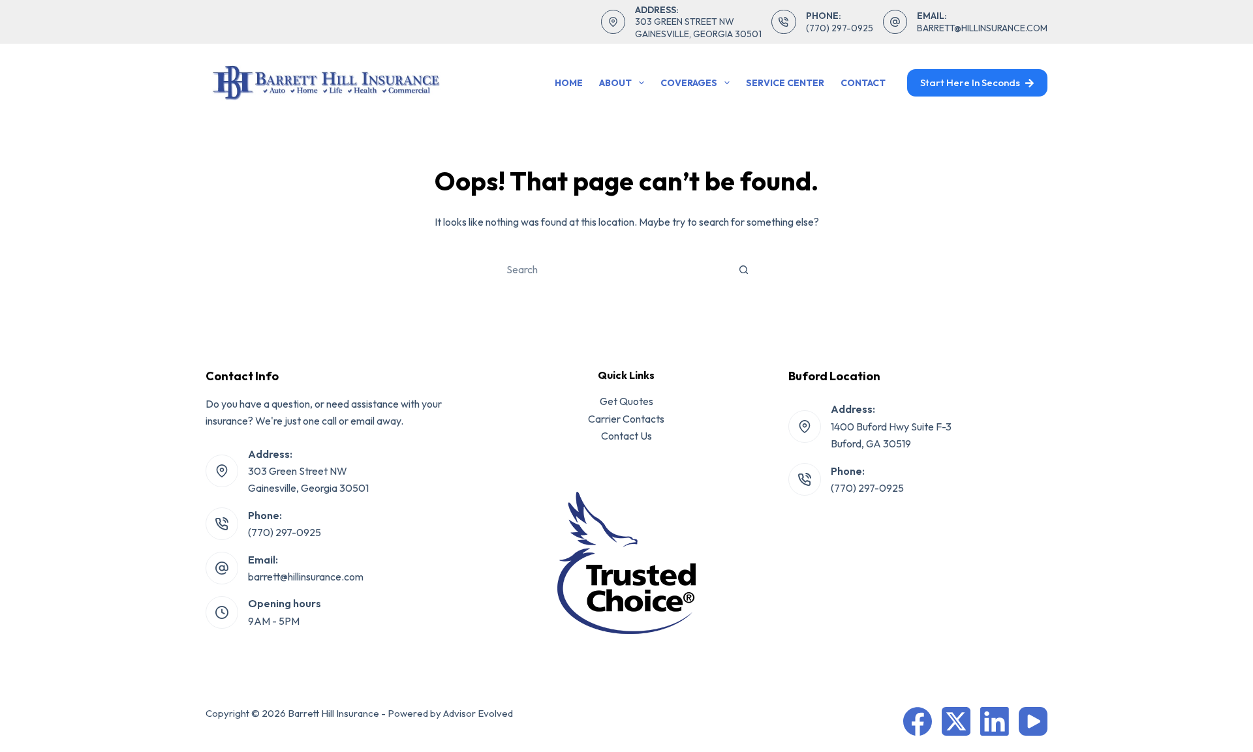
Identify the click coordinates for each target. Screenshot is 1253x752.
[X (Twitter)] (956, 721)
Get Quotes (626, 401)
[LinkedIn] (994, 721)
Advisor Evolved (478, 713)
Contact (863, 83)
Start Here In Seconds (970, 82)
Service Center (785, 83)
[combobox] (613, 269)
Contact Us (626, 435)
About (615, 83)
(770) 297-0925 (839, 28)
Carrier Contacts (626, 418)
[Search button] (743, 269)
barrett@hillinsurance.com (982, 28)
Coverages (688, 83)
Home (569, 83)
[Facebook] (917, 721)
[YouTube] (1033, 721)
